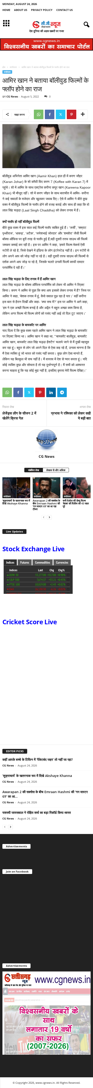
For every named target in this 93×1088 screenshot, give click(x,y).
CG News (12, 96)
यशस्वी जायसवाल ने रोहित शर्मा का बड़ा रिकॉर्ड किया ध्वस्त (36, 812)
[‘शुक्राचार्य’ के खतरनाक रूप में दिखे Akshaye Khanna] (16, 487)
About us (20, 10)
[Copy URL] (73, 392)
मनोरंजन (13, 67)
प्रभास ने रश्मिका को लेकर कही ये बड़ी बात (71, 415)
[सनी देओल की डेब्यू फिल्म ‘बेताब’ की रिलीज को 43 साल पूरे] (77, 487)
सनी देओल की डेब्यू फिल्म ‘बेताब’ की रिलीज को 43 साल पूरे (76, 503)
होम (3, 67)
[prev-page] (43, 517)
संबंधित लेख (33, 470)
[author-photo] (46, 440)
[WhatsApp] (38, 114)
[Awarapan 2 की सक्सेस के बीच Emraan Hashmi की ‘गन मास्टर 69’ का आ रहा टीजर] (47, 487)
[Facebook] (49, 114)
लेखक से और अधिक (55, 470)
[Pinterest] (71, 114)
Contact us (64, 10)
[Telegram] (62, 392)
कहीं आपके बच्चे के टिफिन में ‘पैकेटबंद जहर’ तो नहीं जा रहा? (37, 759)
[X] (60, 114)
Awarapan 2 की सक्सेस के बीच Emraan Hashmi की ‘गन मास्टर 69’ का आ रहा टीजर (46, 505)
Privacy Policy (41, 10)
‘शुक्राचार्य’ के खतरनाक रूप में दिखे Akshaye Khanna (16, 502)
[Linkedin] (51, 392)
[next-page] (49, 517)
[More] (83, 114)
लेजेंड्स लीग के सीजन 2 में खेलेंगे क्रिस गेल (19, 415)
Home (6, 10)
